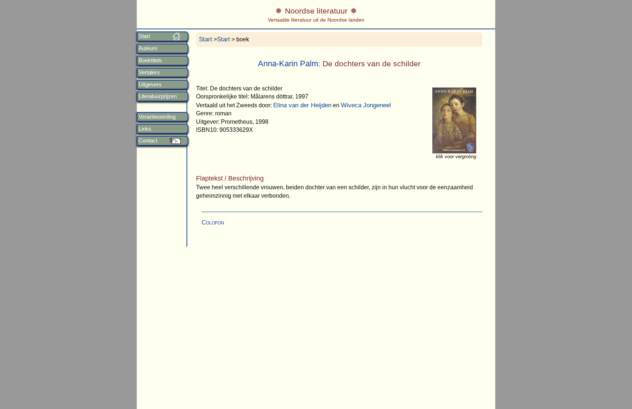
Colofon (213, 222)
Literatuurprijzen (158, 96)
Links (145, 129)
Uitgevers (150, 85)
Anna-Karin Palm (288, 63)
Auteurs (148, 48)
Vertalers (149, 72)
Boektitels (150, 60)
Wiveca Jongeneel (366, 105)
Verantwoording (157, 117)
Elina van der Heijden (302, 105)
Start (144, 36)
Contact (148, 141)
